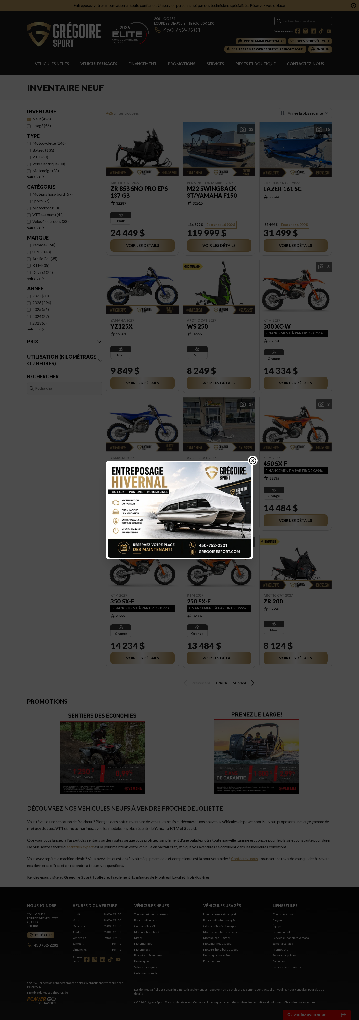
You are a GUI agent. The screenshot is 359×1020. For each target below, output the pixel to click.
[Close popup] (253, 460)
